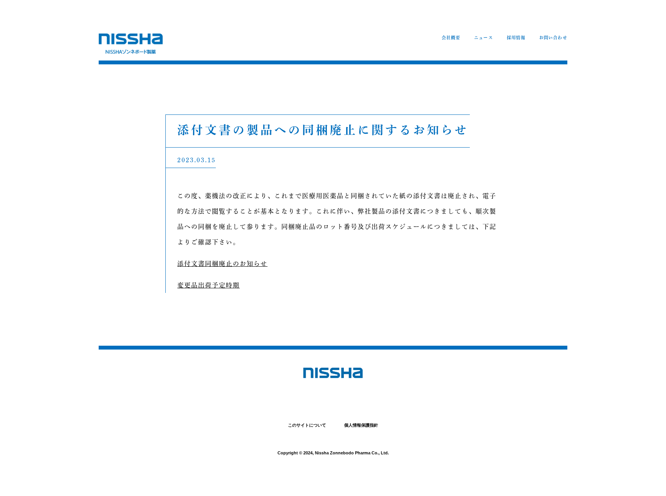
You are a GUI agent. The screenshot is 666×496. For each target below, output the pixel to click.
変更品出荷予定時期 (208, 285)
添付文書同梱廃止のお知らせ (222, 264)
